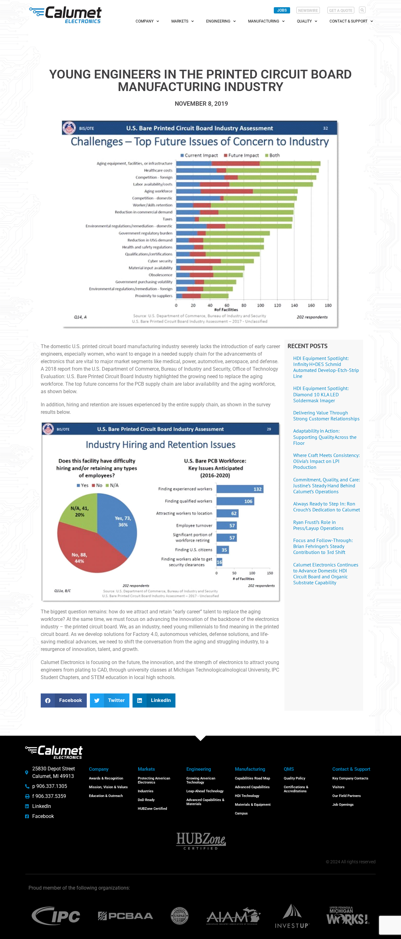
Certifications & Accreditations (296, 789)
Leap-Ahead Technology (204, 791)
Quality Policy (294, 778)
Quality (304, 21)
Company (145, 21)
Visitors (338, 787)
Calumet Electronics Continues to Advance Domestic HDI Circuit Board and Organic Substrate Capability (325, 573)
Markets (179, 21)
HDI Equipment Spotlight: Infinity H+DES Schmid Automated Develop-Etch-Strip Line (326, 367)
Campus (241, 813)
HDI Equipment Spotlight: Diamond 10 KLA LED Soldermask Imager (321, 394)
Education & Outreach (106, 796)
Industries (146, 791)
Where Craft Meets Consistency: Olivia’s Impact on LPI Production (326, 461)
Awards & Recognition (106, 778)
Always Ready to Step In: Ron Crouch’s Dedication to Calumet (326, 506)
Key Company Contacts (350, 778)
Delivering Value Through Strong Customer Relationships (326, 415)
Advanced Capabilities (252, 787)
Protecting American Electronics (154, 780)
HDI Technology (247, 796)
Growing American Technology (200, 780)
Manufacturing (263, 21)
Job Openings (343, 805)
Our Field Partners (346, 796)
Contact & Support (348, 21)
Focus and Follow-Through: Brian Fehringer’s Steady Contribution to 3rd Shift (323, 546)
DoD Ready (146, 800)
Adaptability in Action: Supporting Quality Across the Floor (325, 437)
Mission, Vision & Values (108, 787)
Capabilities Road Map (252, 778)
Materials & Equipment (253, 805)
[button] (362, 10)
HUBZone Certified (152, 809)
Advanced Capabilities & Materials (205, 802)
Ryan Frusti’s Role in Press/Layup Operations (318, 525)
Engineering (218, 21)
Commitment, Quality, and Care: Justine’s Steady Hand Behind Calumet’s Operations (326, 485)
